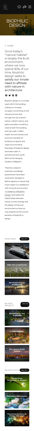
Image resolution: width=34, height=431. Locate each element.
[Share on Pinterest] (13, 95)
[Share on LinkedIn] (16, 95)
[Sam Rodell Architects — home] (5, 7)
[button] (19, 7)
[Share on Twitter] (10, 95)
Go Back (10, 46)
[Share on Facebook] (6, 95)
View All (24, 239)
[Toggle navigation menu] (29, 7)
